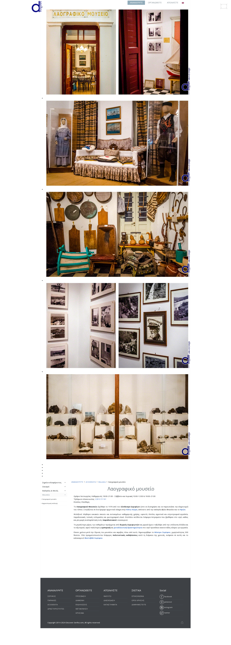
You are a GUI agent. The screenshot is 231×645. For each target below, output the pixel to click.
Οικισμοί (45, 486)
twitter (167, 612)
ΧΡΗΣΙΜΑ (80, 613)
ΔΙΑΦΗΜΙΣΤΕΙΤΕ (139, 604)
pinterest (168, 602)
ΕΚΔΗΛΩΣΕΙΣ (81, 604)
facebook (168, 596)
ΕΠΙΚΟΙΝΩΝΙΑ (138, 596)
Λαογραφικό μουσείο (49, 499)
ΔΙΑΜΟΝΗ (80, 600)
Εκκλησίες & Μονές (50, 490)
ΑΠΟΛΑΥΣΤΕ (172, 2)
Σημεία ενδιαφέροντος (51, 482)
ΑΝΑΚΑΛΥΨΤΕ (136, 2)
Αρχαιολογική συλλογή (50, 503)
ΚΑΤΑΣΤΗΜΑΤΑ (110, 604)
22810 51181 (100, 499)
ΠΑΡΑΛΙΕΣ (52, 600)
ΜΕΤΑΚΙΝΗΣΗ (82, 609)
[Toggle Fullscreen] (223, 6)
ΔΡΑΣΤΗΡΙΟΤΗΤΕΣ (56, 609)
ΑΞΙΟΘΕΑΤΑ (91, 482)
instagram (168, 607)
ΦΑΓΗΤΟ (107, 596)
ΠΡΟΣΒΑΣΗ (81, 596)
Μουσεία (102, 482)
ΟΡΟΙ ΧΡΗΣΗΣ (138, 600)
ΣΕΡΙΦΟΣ (52, 596)
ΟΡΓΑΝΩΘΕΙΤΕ (155, 2)
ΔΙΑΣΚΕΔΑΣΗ (109, 600)
